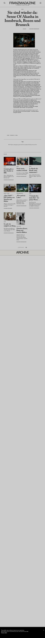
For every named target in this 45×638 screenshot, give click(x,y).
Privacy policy (4, 632)
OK (43, 630)
